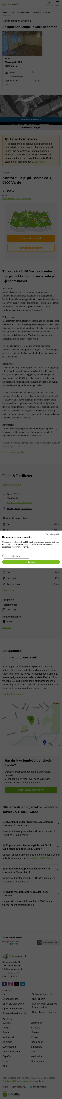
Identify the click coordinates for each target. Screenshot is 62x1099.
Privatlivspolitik (53, 534)
